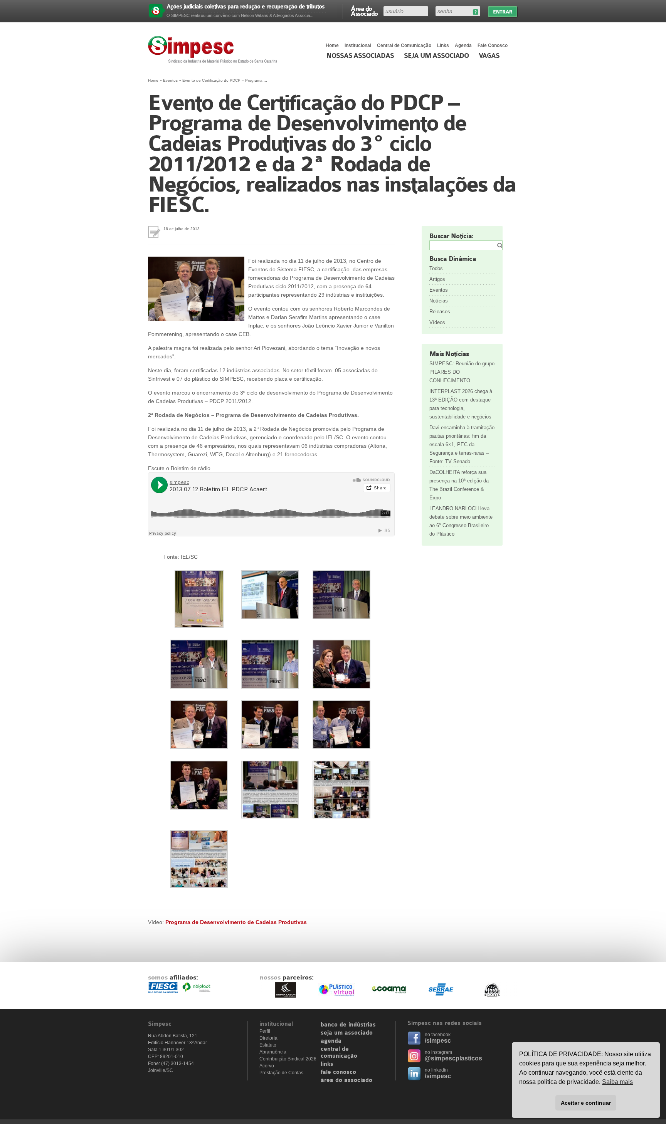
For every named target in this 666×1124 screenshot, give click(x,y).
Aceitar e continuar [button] (586, 1103)
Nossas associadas (360, 56)
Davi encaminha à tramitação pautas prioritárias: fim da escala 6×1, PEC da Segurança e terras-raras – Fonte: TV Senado (461, 444)
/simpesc (438, 1040)
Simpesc (214, 49)
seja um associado (347, 1033)
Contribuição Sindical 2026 (287, 1059)
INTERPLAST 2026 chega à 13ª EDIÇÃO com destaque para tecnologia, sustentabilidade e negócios (460, 404)
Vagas (489, 56)
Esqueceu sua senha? (475, 12)
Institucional (358, 45)
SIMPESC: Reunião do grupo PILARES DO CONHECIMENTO (461, 372)
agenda (331, 1041)
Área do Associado (364, 11)
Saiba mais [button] (617, 1082)
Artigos (437, 279)
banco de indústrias (348, 1025)
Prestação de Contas (281, 1072)
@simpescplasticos (453, 1058)
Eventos (170, 80)
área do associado (346, 1080)
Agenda (463, 45)
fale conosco (338, 1072)
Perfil (264, 1031)
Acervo (266, 1066)
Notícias (438, 301)
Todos (436, 268)
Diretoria (268, 1038)
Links (443, 45)
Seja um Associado (436, 56)
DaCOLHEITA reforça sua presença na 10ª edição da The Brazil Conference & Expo (459, 485)
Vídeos (437, 322)
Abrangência (272, 1052)
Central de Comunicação (404, 45)
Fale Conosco (493, 45)
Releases (439, 311)
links (327, 1064)
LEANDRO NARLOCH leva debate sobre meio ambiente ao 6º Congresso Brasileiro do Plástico (461, 521)
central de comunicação (339, 1053)
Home (332, 45)
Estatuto (267, 1045)
